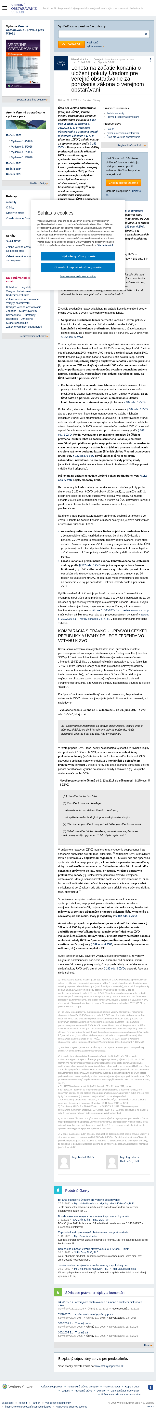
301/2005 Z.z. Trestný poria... (75, 1323)
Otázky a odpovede (52, 1386)
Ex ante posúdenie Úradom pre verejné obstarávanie (89, 1199)
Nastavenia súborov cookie (78, 276)
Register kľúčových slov (130, 145)
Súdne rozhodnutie (17, 322)
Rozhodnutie (13, 314)
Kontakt (22, 1402)
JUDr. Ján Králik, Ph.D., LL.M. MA (91, 1219)
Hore (147, 1345)
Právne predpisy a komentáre (123, 117)
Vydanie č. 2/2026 (21, 151)
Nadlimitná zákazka (17, 295)
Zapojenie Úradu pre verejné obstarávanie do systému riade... (94, 1232)
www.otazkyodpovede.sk (109, 1366)
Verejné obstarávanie (18, 291)
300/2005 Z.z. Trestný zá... (74, 1332)
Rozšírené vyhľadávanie (94, 44)
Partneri (36, 1402)
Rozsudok (12, 318)
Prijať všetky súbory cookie (78, 256)
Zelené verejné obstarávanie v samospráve (23, 258)
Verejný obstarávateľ (18, 302)
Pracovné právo (83, 1390)
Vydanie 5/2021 (107, 62)
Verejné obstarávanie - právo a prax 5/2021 (25, 30)
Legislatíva (27, 287)
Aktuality (11, 202)
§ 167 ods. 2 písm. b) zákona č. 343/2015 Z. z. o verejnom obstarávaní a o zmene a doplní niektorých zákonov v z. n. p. (78, 127)
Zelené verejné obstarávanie (22, 299)
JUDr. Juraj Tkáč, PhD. (86, 1252)
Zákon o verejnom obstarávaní (123, 133)
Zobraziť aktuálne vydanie (31, 99)
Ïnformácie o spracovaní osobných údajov (28, 1406)
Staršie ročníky (37, 183)
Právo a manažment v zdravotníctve (121, 1394)
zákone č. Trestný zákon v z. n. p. (120, 610)
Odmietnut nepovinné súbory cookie (78, 267)
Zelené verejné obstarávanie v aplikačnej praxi (23, 249)
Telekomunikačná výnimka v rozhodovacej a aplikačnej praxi (93, 1265)
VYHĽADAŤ (69, 44)
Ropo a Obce (132, 1386)
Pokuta (110, 129)
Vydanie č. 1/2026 (21, 157)
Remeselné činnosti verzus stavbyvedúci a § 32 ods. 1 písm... (95, 1248)
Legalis (66, 1390)
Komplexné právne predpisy (83, 1386)
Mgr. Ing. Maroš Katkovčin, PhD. (117, 1203)
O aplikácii (8, 1402)
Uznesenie (27, 318)
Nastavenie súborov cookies (71, 1406)
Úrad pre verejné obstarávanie (123, 137)
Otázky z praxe (15, 212)
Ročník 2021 (85, 62)
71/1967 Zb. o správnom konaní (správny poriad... (87, 1314)
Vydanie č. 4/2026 (21, 141)
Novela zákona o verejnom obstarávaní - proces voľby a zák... (94, 1216)
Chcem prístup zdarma (123, 182)
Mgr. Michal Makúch (84, 1157)
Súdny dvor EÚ (28, 310)
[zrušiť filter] (146, 34)
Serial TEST (13, 241)
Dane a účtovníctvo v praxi (125, 1390)
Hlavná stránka (79, 59)
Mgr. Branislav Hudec (86, 1236)
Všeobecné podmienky (58, 1402)
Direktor (101, 1390)
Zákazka (11, 310)
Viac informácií (105, 245)
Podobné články (116, 113)
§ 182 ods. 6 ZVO (133, 226)
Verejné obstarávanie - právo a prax (114, 59)
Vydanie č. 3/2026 (21, 146)
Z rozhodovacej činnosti (20, 218)
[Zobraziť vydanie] (23, 64)
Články (96, 100)
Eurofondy (30, 314)
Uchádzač (12, 287)
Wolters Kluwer (111, 1386)
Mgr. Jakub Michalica (124, 1268)
